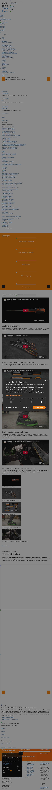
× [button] (47, 380)
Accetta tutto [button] (39, 407)
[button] (26, 395)
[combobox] (45, 380)
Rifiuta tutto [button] (25, 407)
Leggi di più (41, 392)
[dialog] (26, 395)
